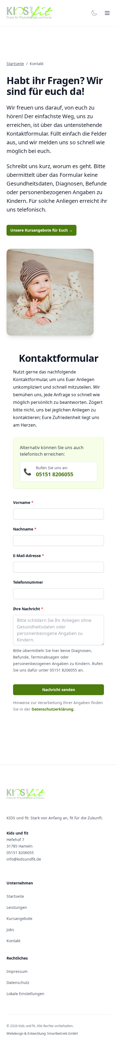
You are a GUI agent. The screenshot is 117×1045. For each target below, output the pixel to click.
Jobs (10, 929)
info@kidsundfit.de (24, 859)
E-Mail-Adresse (28, 555)
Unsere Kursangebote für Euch (41, 230)
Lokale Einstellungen (25, 993)
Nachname (24, 529)
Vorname (23, 502)
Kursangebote (19, 918)
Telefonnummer (28, 582)
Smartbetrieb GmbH (62, 1033)
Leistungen (17, 907)
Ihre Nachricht (28, 608)
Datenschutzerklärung (52, 709)
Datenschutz (18, 982)
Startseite (15, 63)
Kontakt (13, 940)
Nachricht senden (58, 689)
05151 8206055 (54, 474)
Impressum (17, 971)
